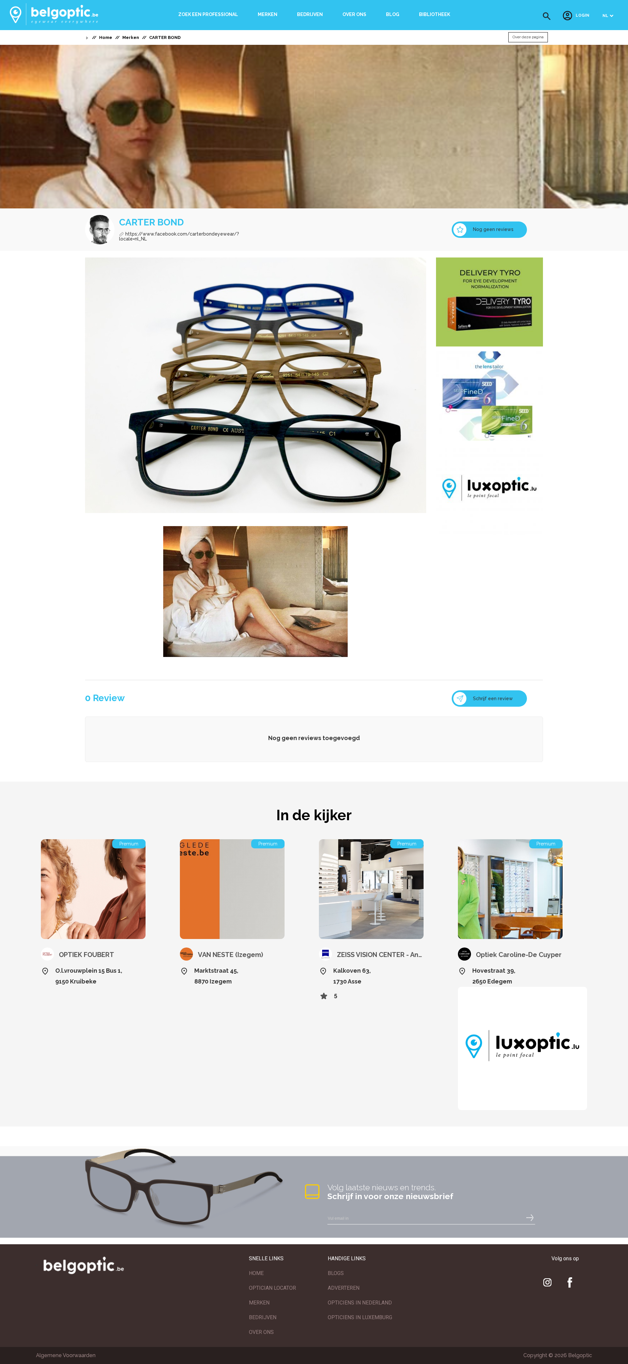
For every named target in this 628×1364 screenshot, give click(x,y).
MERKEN (259, 1303)
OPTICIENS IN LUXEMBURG (360, 1317)
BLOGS (336, 1273)
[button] (546, 16)
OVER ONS (261, 1332)
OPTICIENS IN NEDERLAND (360, 1303)
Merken (267, 14)
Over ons (354, 14)
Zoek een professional (208, 14)
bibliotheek (434, 14)
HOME (256, 1273)
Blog (392, 14)
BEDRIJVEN (262, 1317)
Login (582, 15)
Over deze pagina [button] (528, 37)
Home (105, 37)
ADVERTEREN (343, 1288)
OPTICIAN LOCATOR (272, 1288)
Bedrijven (310, 14)
